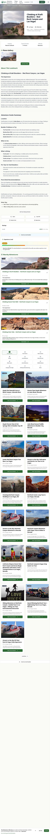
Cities (31, 29)
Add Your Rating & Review (25, 211)
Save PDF (38, 216)
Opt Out (40, 830)
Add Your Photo (25, 63)
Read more (23, 831)
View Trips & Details (11, 400)
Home (28, 29)
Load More (24, 656)
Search (42, 2)
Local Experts (21, 2)
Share (14, 216)
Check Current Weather (26, 661)
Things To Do (16, 2)
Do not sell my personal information (8, 833)
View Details (23, 283)
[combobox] (35, 2)
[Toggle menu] (48, 2)
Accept (46, 830)
